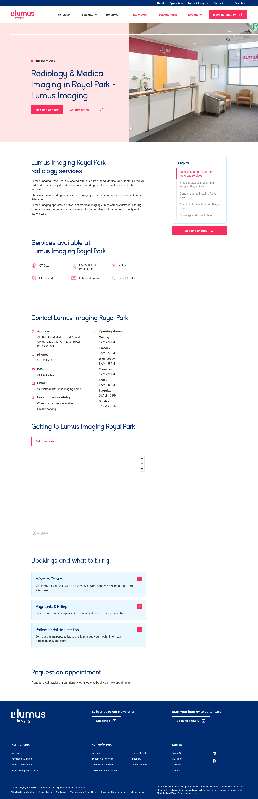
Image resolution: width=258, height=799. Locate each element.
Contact (218, 3)
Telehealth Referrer (102, 764)
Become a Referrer (102, 758)
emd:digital (29, 792)
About (160, 3)
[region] (88, 495)
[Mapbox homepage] (40, 533)
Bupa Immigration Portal (24, 770)
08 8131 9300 (45, 360)
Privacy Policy (45, 792)
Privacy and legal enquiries (114, 792)
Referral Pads (139, 752)
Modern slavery (138, 792)
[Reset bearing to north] (141, 468)
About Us (177, 752)
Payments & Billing (21, 758)
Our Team (177, 758)
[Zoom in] (141, 458)
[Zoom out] (141, 463)
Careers (176, 764)
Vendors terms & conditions (83, 792)
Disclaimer (61, 792)
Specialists (176, 3)
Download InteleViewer (104, 770)
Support (136, 758)
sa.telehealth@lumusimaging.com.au (60, 389)
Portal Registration (21, 764)
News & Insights (198, 3)
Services (16, 752)
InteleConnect (139, 764)
